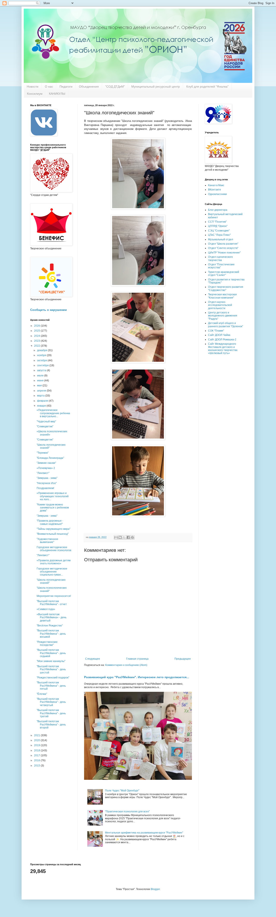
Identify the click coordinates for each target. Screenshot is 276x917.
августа (42, 370)
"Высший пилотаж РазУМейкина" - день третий (51, 713)
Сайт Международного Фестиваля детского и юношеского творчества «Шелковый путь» (222, 348)
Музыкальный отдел (220, 239)
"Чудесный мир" (46, 421)
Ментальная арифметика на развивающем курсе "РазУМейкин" (144, 832)
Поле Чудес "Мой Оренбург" (122, 790)
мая (39, 385)
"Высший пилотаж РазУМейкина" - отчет (52, 603)
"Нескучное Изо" (47, 483)
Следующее (92, 658)
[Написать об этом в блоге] (120, 537)
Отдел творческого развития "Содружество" (225, 288)
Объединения (89, 86)
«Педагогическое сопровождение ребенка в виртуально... (53, 413)
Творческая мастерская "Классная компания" (222, 296)
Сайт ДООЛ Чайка (219, 335)
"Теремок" (43, 452)
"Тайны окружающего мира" (53, 528)
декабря (42, 350)
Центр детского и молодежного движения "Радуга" (222, 315)
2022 (37, 345)
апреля (42, 390)
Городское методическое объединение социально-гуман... (52, 571)
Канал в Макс (216, 185)
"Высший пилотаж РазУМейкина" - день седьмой (51, 653)
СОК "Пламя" (216, 330)
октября (42, 360)
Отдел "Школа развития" (223, 243)
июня (40, 380)
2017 (37, 755)
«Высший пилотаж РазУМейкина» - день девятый (51, 617)
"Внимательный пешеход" (53, 533)
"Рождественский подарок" (53, 677)
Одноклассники (217, 194)
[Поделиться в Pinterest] (132, 537)
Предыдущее (182, 658)
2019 (37, 745)
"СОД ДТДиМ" (115, 86)
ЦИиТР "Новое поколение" (224, 252)
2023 (37, 340)
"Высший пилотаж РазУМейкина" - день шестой (51, 669)
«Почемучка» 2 (46, 468)
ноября (42, 355)
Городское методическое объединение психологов (54, 549)
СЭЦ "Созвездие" (219, 230)
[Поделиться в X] (124, 537)
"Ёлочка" (42, 693)
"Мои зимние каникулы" (51, 661)
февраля (43, 400)
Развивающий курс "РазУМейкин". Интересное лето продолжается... (136, 677)
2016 (37, 760)
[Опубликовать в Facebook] (128, 537)
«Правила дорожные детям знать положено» (54, 562)
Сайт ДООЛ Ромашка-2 (222, 339)
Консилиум (34, 93)
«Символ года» (46, 609)
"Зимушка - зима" (47, 478)
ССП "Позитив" (217, 221)
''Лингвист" (43, 555)
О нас (49, 86)
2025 (37, 330)
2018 (37, 750)
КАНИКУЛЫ (57, 93)
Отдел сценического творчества (220, 258)
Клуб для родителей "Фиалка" (207, 86)
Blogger (155, 889)
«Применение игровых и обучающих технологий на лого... (53, 496)
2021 (37, 735)
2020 (37, 740)
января (42, 405)
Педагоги (66, 86)
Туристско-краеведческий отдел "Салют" (223, 274)
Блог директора (217, 209)
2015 (37, 765)
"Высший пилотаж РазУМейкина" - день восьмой (51, 633)
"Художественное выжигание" (47, 541)
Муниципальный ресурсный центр (155, 86)
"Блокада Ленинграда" (50, 457)
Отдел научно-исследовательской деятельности (220, 305)
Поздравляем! (45, 488)
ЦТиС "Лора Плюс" (219, 234)
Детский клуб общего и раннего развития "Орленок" (225, 325)
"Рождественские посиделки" (47, 643)
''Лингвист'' (43, 473)
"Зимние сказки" (46, 462)
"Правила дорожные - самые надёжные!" (50, 522)
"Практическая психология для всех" (127, 811)
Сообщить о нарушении (48, 309)
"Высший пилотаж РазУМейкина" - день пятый (51, 685)
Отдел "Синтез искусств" (223, 248)
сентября (43, 365)
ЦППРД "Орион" (217, 226)
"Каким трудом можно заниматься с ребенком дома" (53, 507)
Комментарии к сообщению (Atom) (126, 665)
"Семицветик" (45, 426)
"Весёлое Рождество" (50, 625)
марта (41, 395)
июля (40, 375)
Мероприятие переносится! (54, 596)
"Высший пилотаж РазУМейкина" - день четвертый (51, 702)
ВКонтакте (214, 189)
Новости (32, 86)
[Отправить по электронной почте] (116, 537)
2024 (37, 335)
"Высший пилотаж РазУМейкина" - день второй (51, 724)
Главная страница (137, 658)
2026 (37, 325)
